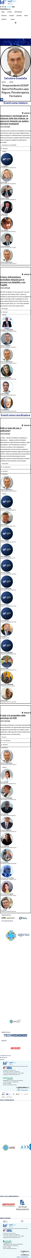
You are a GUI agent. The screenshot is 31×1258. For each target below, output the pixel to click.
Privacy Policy (24, 1090)
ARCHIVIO (3, 15)
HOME (2, 12)
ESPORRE (19, 15)
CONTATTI (3, 19)
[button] (9, 12)
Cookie (18, 1090)
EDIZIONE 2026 (18, 12)
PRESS (26, 15)
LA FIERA (9, 12)
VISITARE (11, 15)
